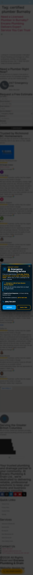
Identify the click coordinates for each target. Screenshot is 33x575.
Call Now (9, 307)
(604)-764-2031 (10, 302)
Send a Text (23, 307)
